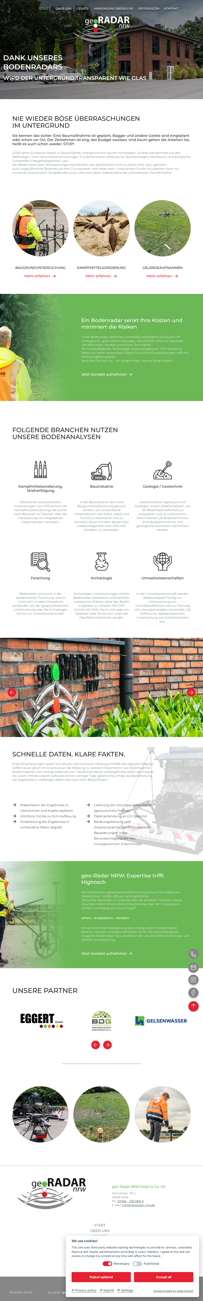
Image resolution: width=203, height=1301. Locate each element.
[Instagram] (193, 980)
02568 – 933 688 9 (130, 1201)
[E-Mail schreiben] (193, 968)
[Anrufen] (193, 955)
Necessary (121, 1264)
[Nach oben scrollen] (193, 1006)
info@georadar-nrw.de (138, 1205)
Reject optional (101, 1277)
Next (196, 687)
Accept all (163, 1277)
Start (100, 1225)
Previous (7, 687)
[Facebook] (193, 993)
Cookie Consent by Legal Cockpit (173, 1290)
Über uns (100, 1231)
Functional (151, 1264)
